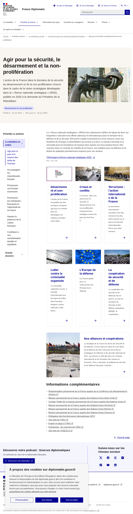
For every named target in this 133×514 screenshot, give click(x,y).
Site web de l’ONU (57, 420)
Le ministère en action (36, 36)
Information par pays (51, 22)
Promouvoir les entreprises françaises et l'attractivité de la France (14, 204)
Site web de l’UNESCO (59, 431)
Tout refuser (46, 500)
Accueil (5, 36)
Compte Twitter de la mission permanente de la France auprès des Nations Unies (85, 402)
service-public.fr (90, 485)
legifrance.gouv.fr (112, 485)
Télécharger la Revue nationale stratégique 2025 (69, 157)
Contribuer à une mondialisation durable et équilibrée (14, 238)
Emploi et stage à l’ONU (59, 423)
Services (91, 22)
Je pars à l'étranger (64, 6)
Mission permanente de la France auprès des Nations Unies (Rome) (79, 409)
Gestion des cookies (103, 505)
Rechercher (127, 12)
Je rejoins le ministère (12, 29)
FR (125, 6)
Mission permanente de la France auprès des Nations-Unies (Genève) (80, 405)
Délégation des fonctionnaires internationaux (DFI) (71, 416)
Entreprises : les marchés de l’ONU (64, 427)
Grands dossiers (9, 254)
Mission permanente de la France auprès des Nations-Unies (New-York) (81, 398)
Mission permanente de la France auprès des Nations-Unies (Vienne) (80, 412)
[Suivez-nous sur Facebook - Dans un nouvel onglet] (108, 457)
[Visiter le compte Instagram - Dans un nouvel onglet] (122, 457)
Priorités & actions (28, 22)
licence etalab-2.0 (90, 511)
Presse (105, 22)
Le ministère (8, 22)
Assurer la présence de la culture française (14, 221)
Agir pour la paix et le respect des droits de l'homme (66, 36)
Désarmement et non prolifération (18, 108)
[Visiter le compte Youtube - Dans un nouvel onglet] (108, 465)
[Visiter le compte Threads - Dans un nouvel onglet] (115, 457)
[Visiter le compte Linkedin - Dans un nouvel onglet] (115, 465)
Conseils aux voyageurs (73, 22)
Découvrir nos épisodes (19, 461)
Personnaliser (21, 500)
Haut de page (123, 437)
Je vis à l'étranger (86, 6)
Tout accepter (72, 500)
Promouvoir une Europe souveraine (12, 188)
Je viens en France (109, 6)
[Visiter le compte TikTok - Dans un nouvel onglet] (100, 465)
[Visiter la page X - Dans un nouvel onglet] (100, 457)
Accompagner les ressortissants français (13, 174)
